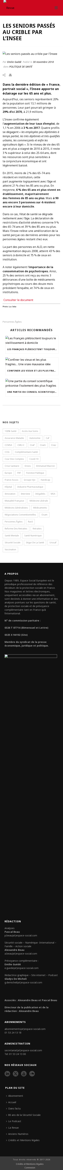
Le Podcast (14, 1121)
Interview (25, 493)
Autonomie (34, 438)
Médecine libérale (39, 500)
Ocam (44, 514)
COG (7, 452)
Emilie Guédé (14, 62)
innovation (10, 493)
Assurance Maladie (14, 438)
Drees (28, 465)
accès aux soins (30, 431)
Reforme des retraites (16, 528)
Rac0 (30, 521)
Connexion (29, 1167)
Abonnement (15, 1095)
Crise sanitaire (12, 465)
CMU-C (21, 445)
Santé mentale (12, 535)
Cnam (43, 445)
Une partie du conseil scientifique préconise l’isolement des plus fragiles (32, 391)
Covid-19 (33, 458)
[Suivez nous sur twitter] (15, 1074)
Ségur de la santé (35, 542)
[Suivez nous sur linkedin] (7, 1074)
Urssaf (53, 542)
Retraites (37, 528)
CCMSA (8, 445)
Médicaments (40, 507)
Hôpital (8, 486)
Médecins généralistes (16, 507)
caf (47, 438)
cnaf (32, 445)
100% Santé (10, 431)
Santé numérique (33, 535)
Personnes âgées (12, 322)
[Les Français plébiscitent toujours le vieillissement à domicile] (31, 340)
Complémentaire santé (26, 452)
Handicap (45, 479)
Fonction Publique (35, 472)
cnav (53, 445)
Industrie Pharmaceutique (30, 486)
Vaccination (10, 549)
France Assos (11, 479)
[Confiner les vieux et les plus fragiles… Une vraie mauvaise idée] (31, 362)
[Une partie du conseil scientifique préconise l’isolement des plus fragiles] (31, 383)
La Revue (13, 1127)
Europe (8, 472)
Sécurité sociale (12, 542)
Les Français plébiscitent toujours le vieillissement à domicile (32, 349)
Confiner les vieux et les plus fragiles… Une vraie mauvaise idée (32, 370)
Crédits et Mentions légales (24, 1140)
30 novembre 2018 (43, 62)
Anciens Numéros (18, 1134)
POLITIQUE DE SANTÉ (20, 66)
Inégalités (40, 493)
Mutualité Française (14, 500)
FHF (19, 472)
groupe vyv (29, 479)
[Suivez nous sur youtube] (24, 1074)
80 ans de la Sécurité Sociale (24, 1115)
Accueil (12, 1102)
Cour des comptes (14, 458)
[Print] (12, 75)
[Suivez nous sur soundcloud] (32, 1074)
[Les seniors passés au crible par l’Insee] (31, 53)
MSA (53, 493)
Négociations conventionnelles (20, 514)
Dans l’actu (14, 1108)
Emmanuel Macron (45, 465)
